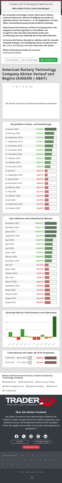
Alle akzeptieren (48, 59)
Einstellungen (12, 59)
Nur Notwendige (30, 59)
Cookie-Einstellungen (15, 45)
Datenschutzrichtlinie (12, 52)
